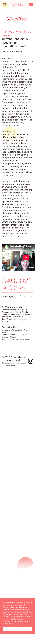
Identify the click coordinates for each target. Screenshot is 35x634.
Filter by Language (22, 297)
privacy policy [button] (8, 623)
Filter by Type (7, 297)
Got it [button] (17, 629)
